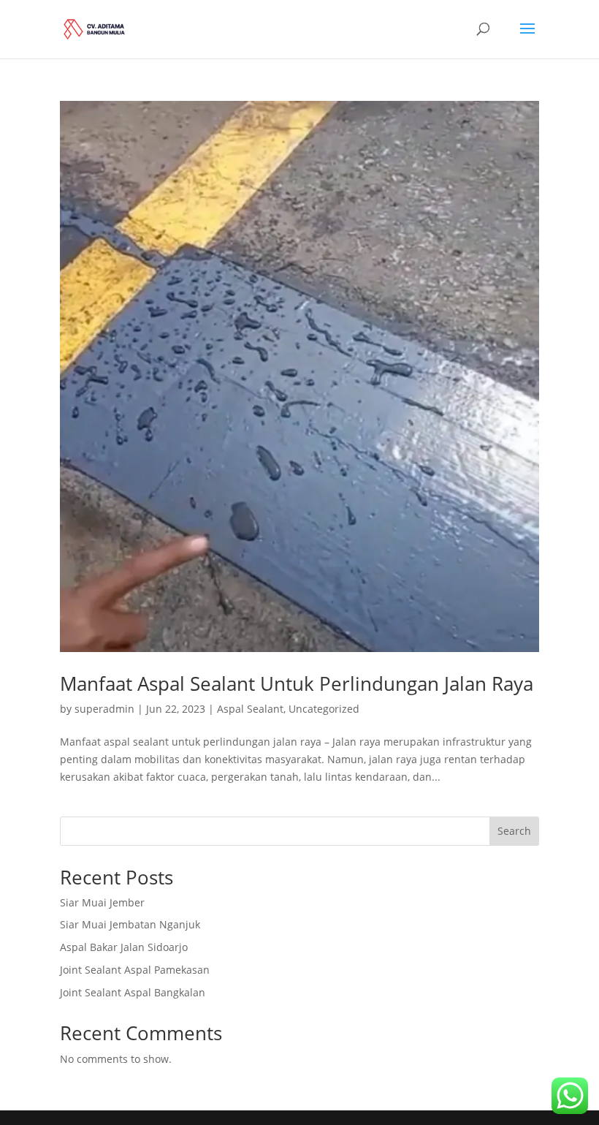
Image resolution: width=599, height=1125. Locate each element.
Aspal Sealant (250, 709)
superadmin (104, 709)
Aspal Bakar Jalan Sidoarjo (124, 947)
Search (514, 831)
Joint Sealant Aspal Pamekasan (135, 970)
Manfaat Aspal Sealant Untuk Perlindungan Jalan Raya (296, 683)
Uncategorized (324, 709)
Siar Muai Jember (102, 902)
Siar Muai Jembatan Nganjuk (130, 924)
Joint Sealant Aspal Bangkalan (132, 992)
